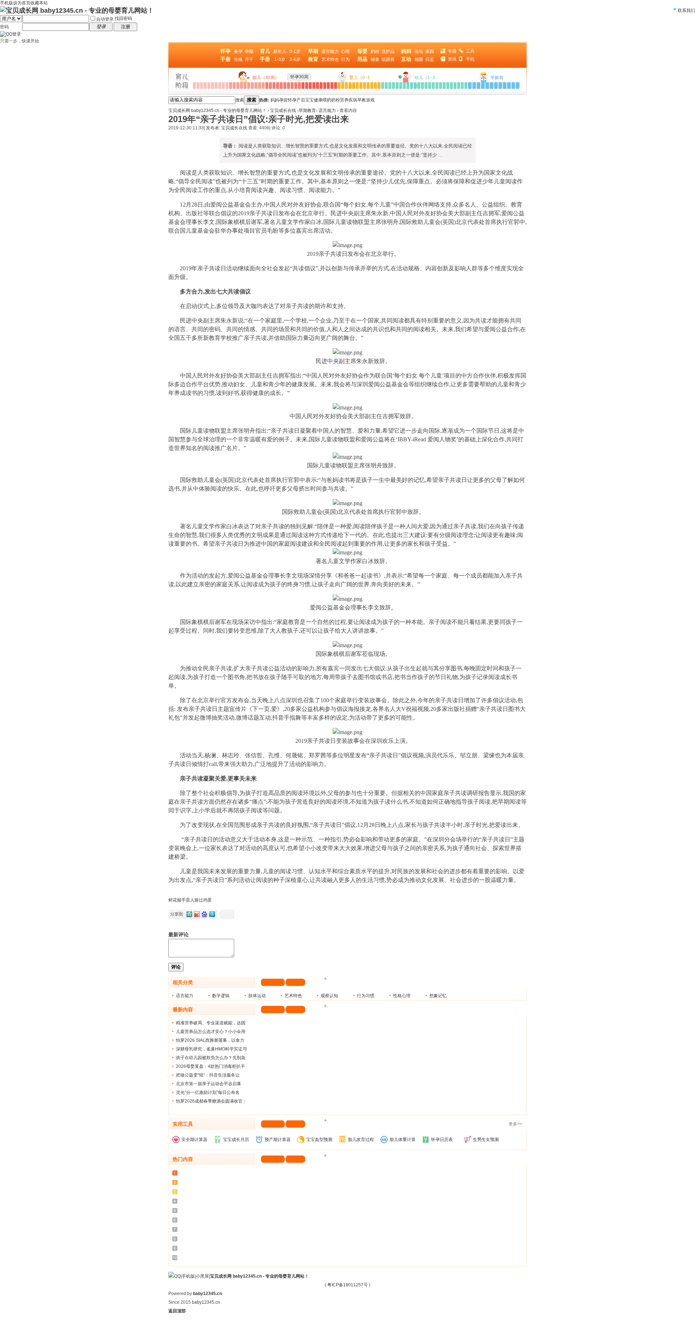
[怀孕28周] (292, 85)
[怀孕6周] (212, 85)
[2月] (342, 85)
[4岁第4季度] (500, 85)
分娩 (238, 59)
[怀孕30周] (299, 85)
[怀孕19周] (259, 85)
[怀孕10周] (227, 85)
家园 (429, 51)
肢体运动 (257, 995)
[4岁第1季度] (487, 85)
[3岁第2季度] (474, 85)
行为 (345, 59)
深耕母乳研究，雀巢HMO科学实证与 (211, 1049)
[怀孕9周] (223, 85)
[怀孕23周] (274, 85)
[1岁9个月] (411, 85)
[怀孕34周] (313, 85)
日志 (429, 59)
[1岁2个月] (386, 85)
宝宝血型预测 (319, 1139)
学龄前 (497, 77)
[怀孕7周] (216, 85)
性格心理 (401, 995)
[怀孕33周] (310, 85)
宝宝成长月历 (236, 1139)
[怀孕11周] (230, 85)
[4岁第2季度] (491, 85)
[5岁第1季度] (504, 85)
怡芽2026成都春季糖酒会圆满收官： (211, 1101)
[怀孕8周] (219, 85)
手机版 (188, 1276)
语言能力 (330, 51)
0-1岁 (295, 51)
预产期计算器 (278, 1139)
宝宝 (309, 100)
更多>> (515, 1124)
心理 (345, 51)
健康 (318, 100)
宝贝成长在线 (283, 110)
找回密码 (123, 18)
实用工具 (183, 1124)
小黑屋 (202, 1276)
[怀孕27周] (288, 85)
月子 (249, 59)
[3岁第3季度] (478, 85)
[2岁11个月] (462, 85)
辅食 (375, 59)
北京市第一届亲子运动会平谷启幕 (208, 1083)
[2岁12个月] (465, 85)
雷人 (190, 900)
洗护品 (388, 51)
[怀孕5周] (208, 85)
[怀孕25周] (281, 85)
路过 (198, 900)
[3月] (346, 85)
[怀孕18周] (255, 85)
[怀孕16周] (248, 85)
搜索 (239, 100)
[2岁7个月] (447, 85)
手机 (470, 59)
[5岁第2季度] (509, 85)
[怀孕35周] (317, 85)
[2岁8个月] (451, 85)
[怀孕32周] (306, 85)
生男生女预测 (486, 1139)
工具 (470, 51)
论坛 (418, 51)
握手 (181, 900)
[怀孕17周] (252, 85)
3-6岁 (295, 59)
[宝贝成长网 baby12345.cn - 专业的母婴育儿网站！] (77, 10)
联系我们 (686, 10)
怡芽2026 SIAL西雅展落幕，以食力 (210, 1040)
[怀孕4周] (205, 85)
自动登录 (105, 19)
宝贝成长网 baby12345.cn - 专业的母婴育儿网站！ (217, 110)
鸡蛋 (207, 900)
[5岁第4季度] (517, 85)
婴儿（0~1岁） (359, 82)
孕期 (249, 51)
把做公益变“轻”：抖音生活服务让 (208, 1075)
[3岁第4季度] (483, 85)
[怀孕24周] (277, 85)
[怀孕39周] (331, 85)
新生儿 (279, 51)
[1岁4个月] (393, 85)
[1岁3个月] (389, 85)
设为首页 (21, 2)
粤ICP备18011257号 (347, 1284)
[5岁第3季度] (513, 85)
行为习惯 (365, 995)
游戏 (370, 100)
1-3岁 (279, 59)
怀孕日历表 (442, 1139)
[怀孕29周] (295, 85)
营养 (344, 100)
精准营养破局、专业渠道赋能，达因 (210, 1022)
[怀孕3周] (201, 85)
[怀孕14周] (241, 85)
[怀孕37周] (324, 85)
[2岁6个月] (444, 85)
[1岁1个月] (382, 85)
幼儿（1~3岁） (424, 82)
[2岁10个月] (458, 85)
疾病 (353, 100)
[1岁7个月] (404, 85)
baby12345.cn (207, 1293)
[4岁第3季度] (496, 85)
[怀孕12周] (234, 85)
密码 (4, 26)
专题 (452, 51)
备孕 (238, 51)
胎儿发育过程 (361, 1139)
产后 (300, 100)
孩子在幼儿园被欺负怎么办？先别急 (210, 1057)
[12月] (379, 85)
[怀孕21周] (266, 85)
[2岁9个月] (455, 85)
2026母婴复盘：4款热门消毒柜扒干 (210, 1066)
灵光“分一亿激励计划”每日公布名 (208, 1092)
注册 (125, 26)
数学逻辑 (220, 995)
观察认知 (329, 995)
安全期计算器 (194, 1139)
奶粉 (375, 51)
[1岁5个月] (397, 85)
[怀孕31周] (303, 85)
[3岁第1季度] (470, 85)
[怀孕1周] (194, 85)
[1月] (339, 85)
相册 (418, 59)
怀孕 (292, 100)
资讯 (452, 59)
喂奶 (327, 100)
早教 (361, 100)
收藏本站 (39, 2)
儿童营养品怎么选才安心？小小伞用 (210, 1031)
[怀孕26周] (284, 85)
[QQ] (174, 1276)
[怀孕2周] (198, 85)
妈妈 (274, 100)
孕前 (283, 100)
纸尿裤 (388, 59)
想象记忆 (438, 995)
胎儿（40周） (265, 77)
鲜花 (172, 900)
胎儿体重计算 (402, 1139)
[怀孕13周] (237, 85)
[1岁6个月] (400, 85)
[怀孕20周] (263, 85)
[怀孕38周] (328, 85)
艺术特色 (330, 59)
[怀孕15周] (245, 85)
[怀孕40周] (335, 85)
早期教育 (307, 110)
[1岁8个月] (408, 85)
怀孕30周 (299, 76)
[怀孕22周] (270, 85)
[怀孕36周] (321, 85)
